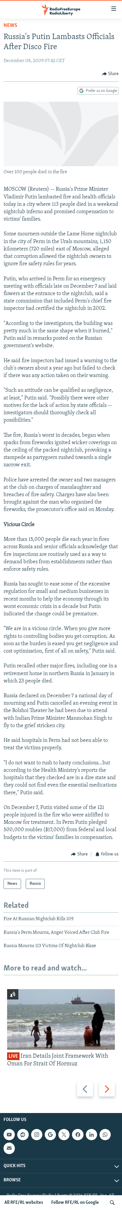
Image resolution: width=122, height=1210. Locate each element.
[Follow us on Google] (50, 1134)
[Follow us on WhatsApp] (105, 1134)
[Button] (110, 74)
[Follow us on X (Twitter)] (64, 1134)
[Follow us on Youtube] (9, 1134)
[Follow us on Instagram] (36, 1134)
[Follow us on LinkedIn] (91, 1134)
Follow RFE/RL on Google (75, 1202)
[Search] (112, 1202)
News (10, 25)
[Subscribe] (9, 1148)
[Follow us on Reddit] (22, 1134)
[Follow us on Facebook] (77, 1134)
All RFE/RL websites (23, 1202)
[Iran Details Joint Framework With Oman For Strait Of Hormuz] (61, 1019)
